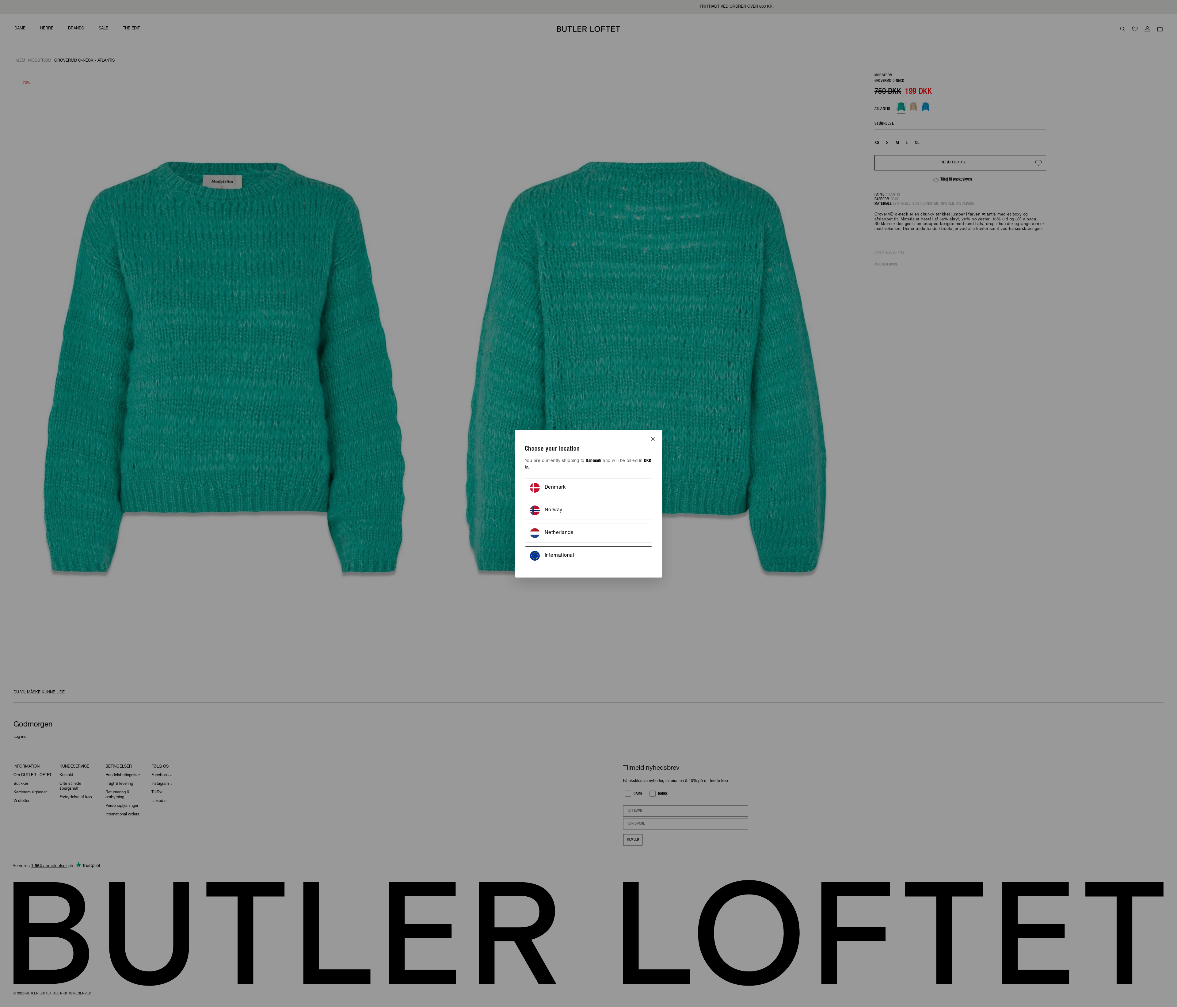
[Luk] (653, 439)
